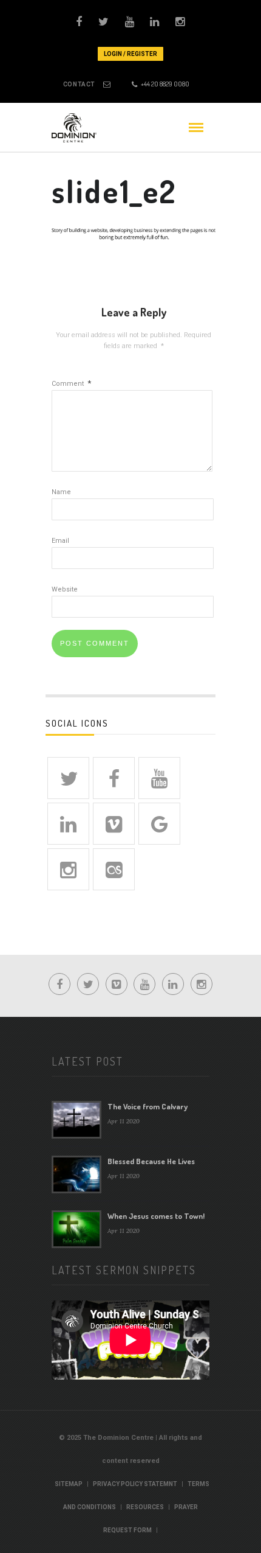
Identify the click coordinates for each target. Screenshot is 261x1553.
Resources (145, 1507)
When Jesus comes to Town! (156, 1216)
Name (61, 492)
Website (65, 589)
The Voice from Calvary (147, 1106)
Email (60, 541)
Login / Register (130, 54)
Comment (71, 384)
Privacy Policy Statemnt (135, 1484)
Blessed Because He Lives (151, 1161)
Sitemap (69, 1484)
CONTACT (79, 84)
